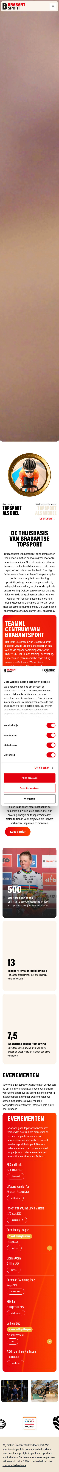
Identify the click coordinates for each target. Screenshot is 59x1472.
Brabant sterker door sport (29, 1445)
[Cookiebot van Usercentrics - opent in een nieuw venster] (42, 670)
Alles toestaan (29, 778)
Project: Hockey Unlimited (19, 1236)
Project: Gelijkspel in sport (20, 1329)
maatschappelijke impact (22, 1453)
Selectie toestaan (29, 788)
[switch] (50, 735)
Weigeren (29, 798)
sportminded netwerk (14, 1465)
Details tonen (42, 767)
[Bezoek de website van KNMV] (29, 1423)
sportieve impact (12, 1449)
